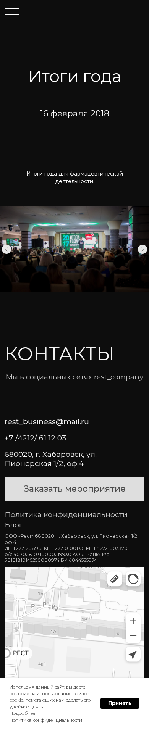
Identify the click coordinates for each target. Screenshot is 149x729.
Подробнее (22, 713)
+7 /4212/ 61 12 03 (35, 437)
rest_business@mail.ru (47, 421)
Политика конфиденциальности (46, 720)
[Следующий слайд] (142, 249)
